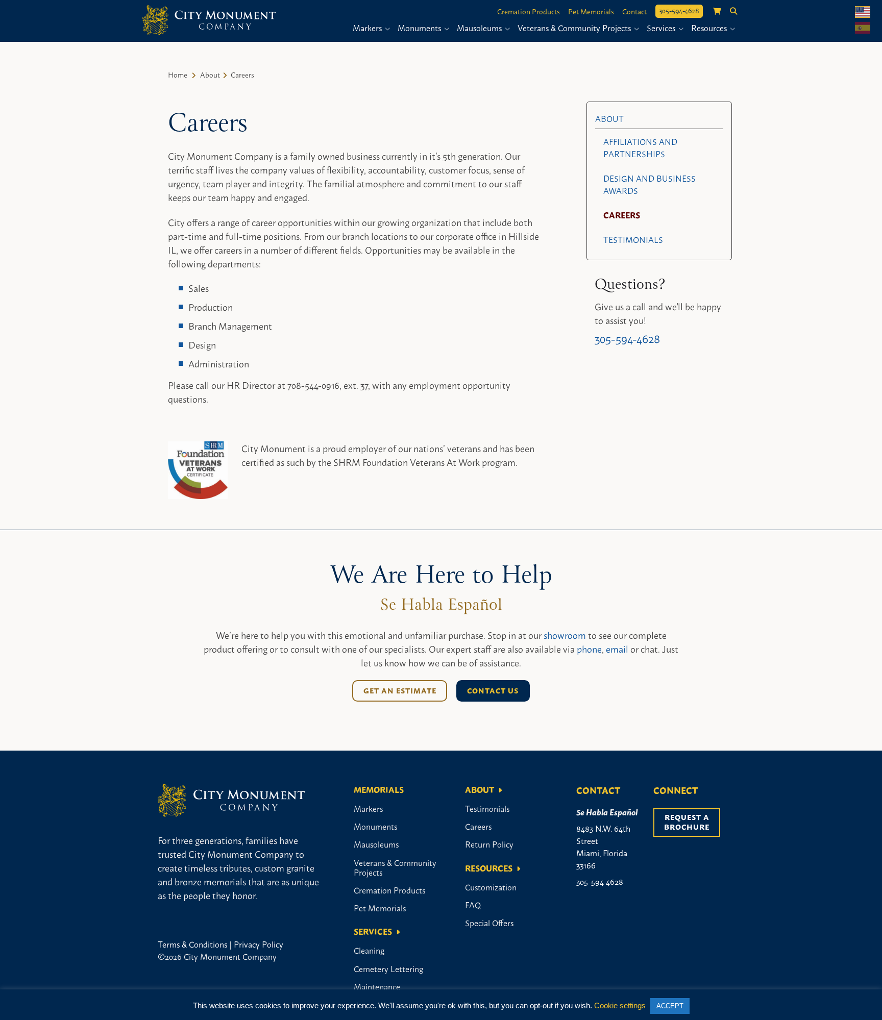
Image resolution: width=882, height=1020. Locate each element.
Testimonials (633, 239)
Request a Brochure (688, 822)
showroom (565, 634)
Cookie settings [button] (620, 1005)
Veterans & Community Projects (575, 27)
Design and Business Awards (649, 184)
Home (177, 74)
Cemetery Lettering (388, 968)
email (617, 648)
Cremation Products (528, 11)
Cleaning (369, 950)
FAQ (473, 904)
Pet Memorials (591, 11)
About (210, 74)
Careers (621, 214)
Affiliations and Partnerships (640, 147)
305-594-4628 (679, 10)
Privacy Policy (258, 944)
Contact (634, 11)
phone (589, 648)
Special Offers (489, 922)
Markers (368, 27)
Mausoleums (480, 27)
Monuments (420, 27)
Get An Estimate (399, 690)
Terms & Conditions (192, 944)
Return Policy (489, 844)
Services (662, 27)
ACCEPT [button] (669, 1006)
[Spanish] (862, 28)
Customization (491, 886)
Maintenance (377, 986)
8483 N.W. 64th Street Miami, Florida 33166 (603, 847)
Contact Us (493, 690)
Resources (710, 27)
